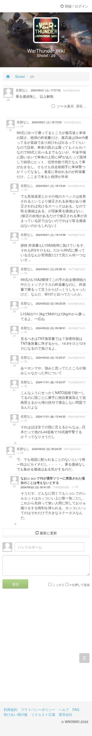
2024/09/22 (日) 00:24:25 (47, 449)
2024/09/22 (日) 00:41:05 (35, 487)
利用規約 (10, 709)
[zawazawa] (23, 6)
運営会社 (65, 714)
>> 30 (24, 189)
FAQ (75, 709)
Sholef (20, 76)
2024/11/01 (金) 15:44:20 (51, 416)
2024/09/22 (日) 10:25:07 (51, 357)
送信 (15, 584)
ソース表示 (65, 106)
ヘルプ (64, 709)
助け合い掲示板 (16, 714)
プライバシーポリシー (38, 709)
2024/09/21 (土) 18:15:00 (47, 122)
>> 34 (75, 486)
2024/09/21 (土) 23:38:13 (51, 269)
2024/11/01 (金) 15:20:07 (51, 382)
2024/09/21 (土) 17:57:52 (46, 90)
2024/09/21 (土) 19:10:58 (51, 235)
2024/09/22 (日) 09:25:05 (51, 303)
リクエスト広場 (43, 714)
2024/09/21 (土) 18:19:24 (51, 186)
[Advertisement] (46, 649)
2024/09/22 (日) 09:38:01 (51, 328)
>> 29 (20, 126)
